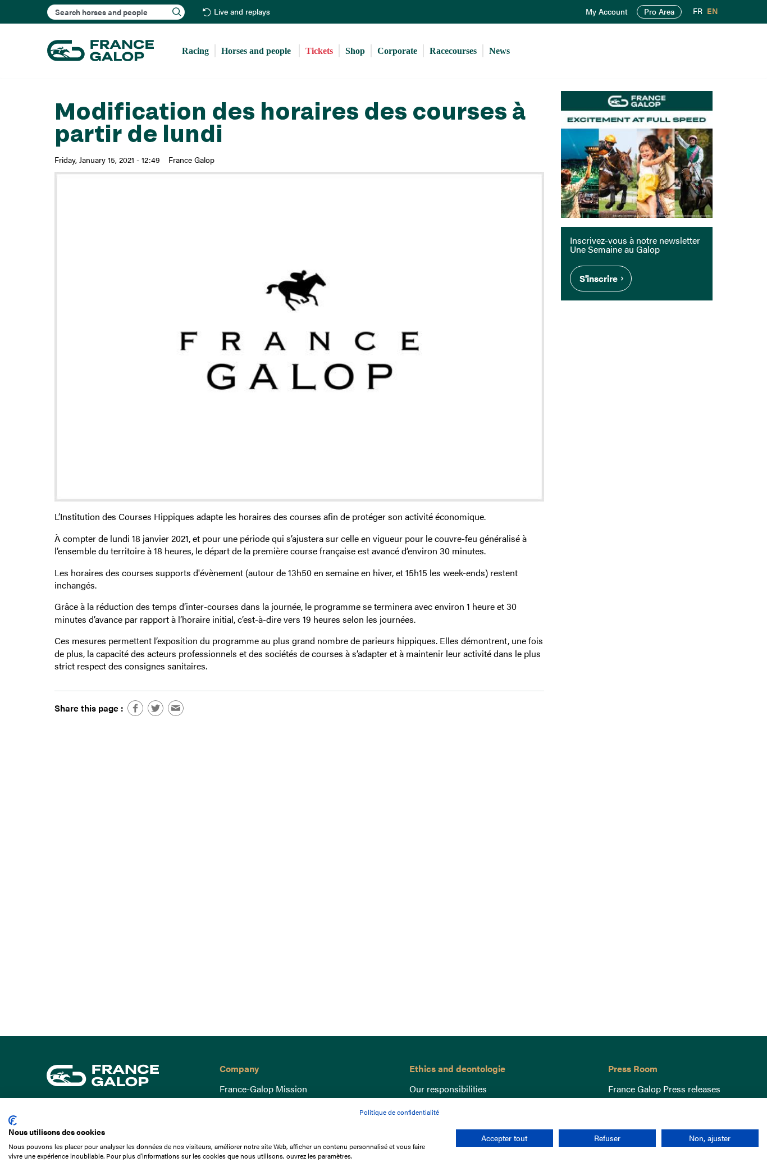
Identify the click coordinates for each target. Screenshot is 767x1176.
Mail (176, 708)
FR (697, 11)
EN (712, 11)
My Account (607, 12)
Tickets (319, 51)
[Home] (100, 51)
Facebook (135, 708)
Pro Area (659, 11)
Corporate (397, 51)
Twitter (155, 708)
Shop (355, 51)
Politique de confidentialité (399, 1112)
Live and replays (242, 12)
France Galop (124, 1075)
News (499, 51)
